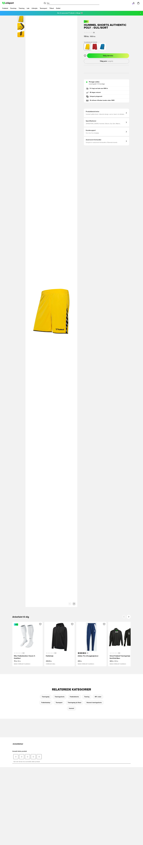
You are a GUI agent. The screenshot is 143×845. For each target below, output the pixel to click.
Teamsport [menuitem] (43, 8)
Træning (86, 696)
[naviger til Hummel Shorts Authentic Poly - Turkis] (102, 46)
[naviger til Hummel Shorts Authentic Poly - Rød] (94, 46)
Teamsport (59, 702)
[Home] (8, 3)
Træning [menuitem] (21, 8)
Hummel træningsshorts (94, 702)
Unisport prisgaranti (96, 96)
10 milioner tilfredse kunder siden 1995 (102, 100)
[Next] (129, 617)
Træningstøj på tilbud (74, 702)
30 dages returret (95, 92)
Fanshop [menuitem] (13, 8)
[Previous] (124, 617)
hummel (71, 708)
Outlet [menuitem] (58, 8)
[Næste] (74, 603)
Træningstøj (45, 696)
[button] (20, 26)
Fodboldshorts (74, 696)
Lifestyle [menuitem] (34, 8)
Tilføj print (106, 61)
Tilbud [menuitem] (51, 8)
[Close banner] (140, 13)
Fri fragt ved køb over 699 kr (99, 88)
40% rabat (98, 696)
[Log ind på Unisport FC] (133, 3)
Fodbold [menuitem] (5, 8)
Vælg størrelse (108, 55)
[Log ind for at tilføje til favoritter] (85, 56)
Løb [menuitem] (28, 8)
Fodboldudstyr (45, 702)
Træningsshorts (59, 696)
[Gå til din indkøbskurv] (138, 3)
